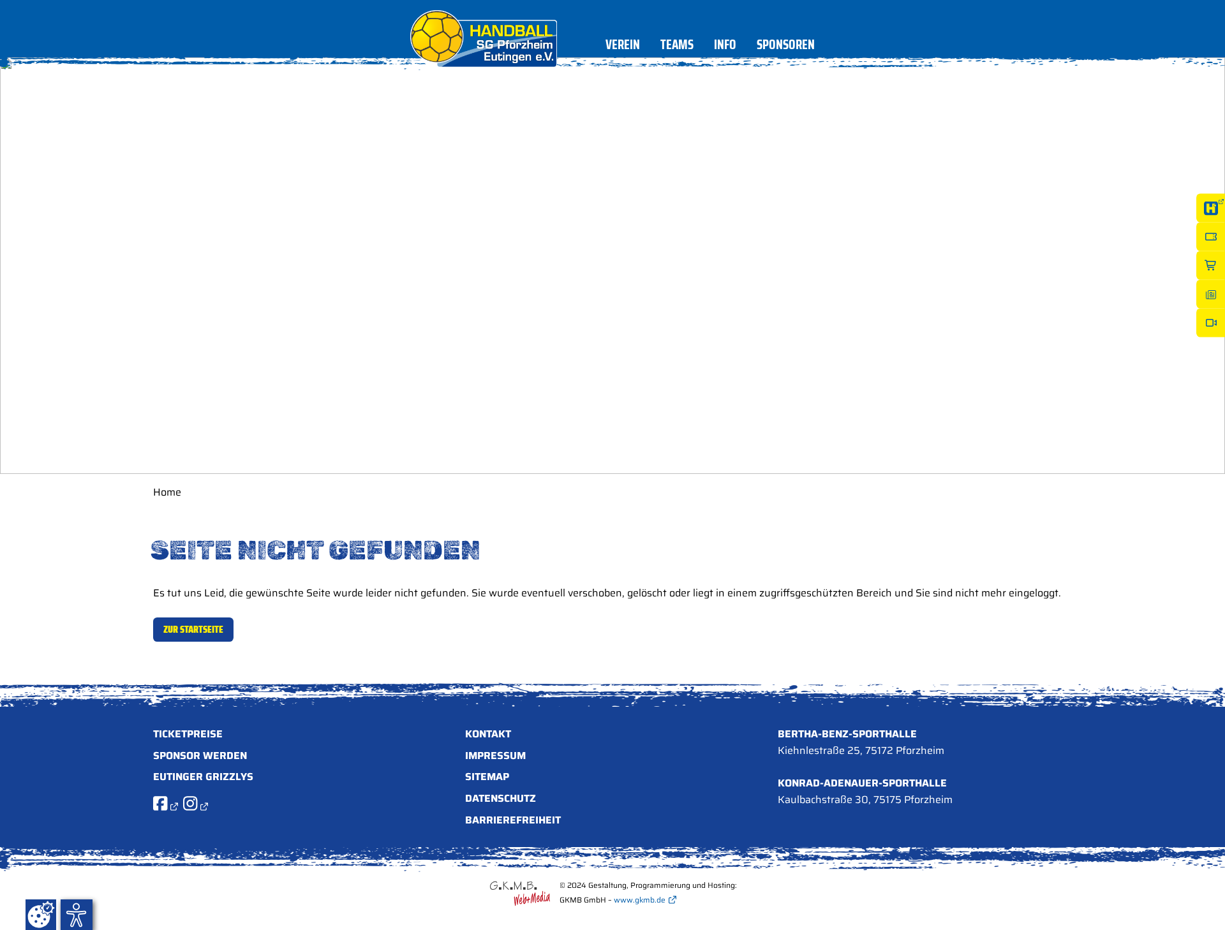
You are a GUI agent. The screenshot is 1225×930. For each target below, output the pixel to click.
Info (725, 46)
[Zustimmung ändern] (41, 914)
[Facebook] (165, 806)
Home (167, 492)
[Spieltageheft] (1210, 294)
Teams (677, 46)
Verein (622, 46)
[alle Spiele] (1210, 208)
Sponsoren (786, 46)
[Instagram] (195, 806)
